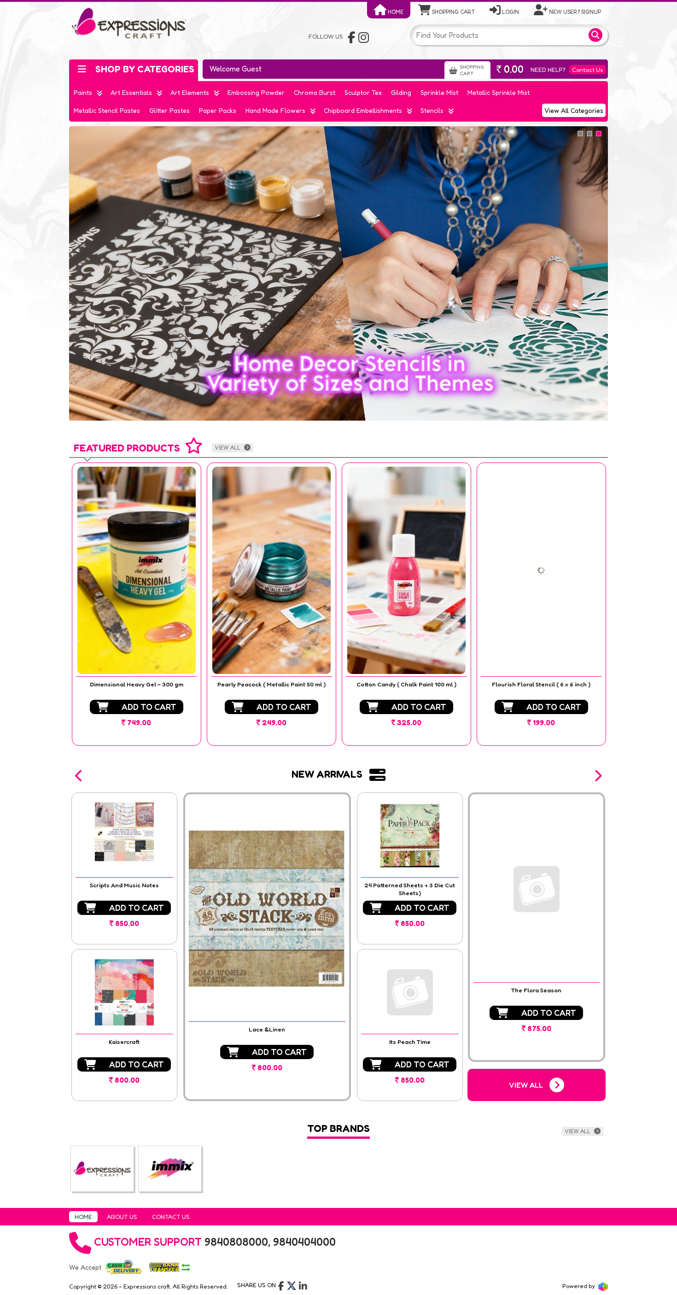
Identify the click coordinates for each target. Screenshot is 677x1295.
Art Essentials (131, 92)
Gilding (401, 92)
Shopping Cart (453, 11)
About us (122, 1216)
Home (394, 11)
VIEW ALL (228, 447)
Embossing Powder (256, 92)
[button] (79, 776)
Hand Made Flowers (275, 110)
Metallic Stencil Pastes (107, 110)
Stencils (432, 110)
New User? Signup (574, 11)
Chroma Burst (314, 92)
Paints (83, 92)
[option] (136, 604)
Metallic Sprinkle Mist (498, 92)
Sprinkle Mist (439, 92)
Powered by (579, 1285)
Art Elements (189, 92)
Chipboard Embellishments (363, 110)
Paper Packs (217, 110)
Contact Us (587, 69)
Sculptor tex (363, 92)
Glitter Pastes (169, 110)
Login (510, 11)
